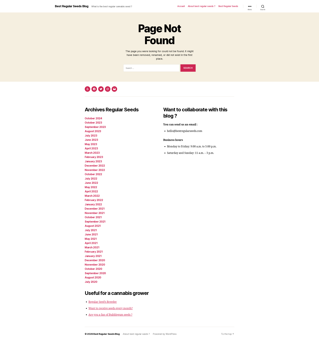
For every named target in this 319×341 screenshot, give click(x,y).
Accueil (181, 6)
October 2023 (93, 122)
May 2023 (91, 144)
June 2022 (91, 182)
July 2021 (91, 230)
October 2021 (93, 217)
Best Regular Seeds (228, 6)
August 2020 (93, 277)
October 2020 (93, 268)
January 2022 (93, 204)
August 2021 (93, 225)
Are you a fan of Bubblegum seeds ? (110, 314)
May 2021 (91, 238)
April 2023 (91, 148)
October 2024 (93, 118)
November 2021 (95, 213)
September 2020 (95, 273)
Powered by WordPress (165, 334)
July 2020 (91, 281)
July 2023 (91, 135)
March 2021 (92, 247)
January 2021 (93, 256)
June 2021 (91, 234)
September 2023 (95, 127)
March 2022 (92, 195)
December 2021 (95, 208)
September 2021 (95, 221)
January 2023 (93, 161)
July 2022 (91, 178)
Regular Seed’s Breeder (102, 302)
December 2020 (95, 260)
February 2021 (94, 251)
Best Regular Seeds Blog (71, 6)
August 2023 (93, 131)
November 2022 (95, 170)
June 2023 (91, 139)
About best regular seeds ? (201, 6)
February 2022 (94, 200)
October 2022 (93, 174)
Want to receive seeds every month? (110, 308)
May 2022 (91, 187)
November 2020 (95, 264)
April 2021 (91, 243)
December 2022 (95, 165)
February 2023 (94, 157)
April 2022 (91, 191)
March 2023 (92, 152)
